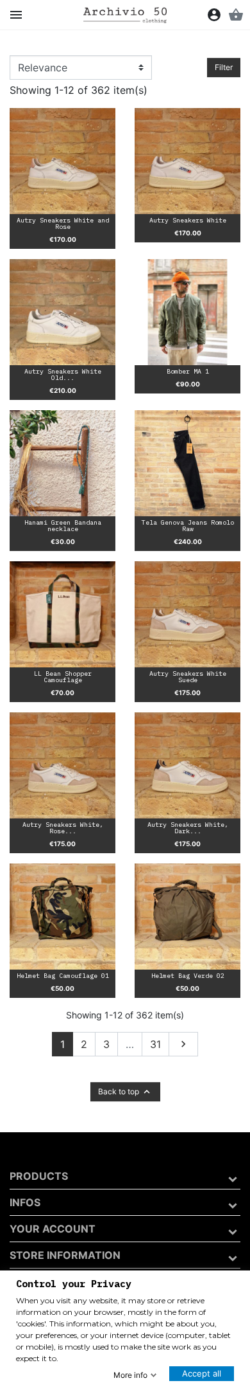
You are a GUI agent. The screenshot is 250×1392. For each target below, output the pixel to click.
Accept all (201, 1373)
